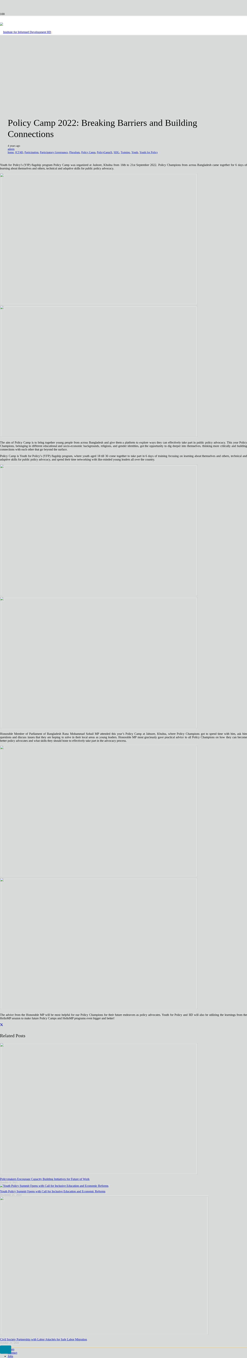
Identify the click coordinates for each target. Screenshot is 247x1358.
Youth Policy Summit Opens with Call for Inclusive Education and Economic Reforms (52, 1191)
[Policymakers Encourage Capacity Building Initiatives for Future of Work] (99, 1173)
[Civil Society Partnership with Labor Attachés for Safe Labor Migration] (104, 1333)
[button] (5, 1349)
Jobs (10, 1356)
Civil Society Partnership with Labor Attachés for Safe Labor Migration (43, 1339)
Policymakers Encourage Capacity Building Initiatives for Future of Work (45, 1179)
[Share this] (1, 1025)
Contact (12, 1352)
